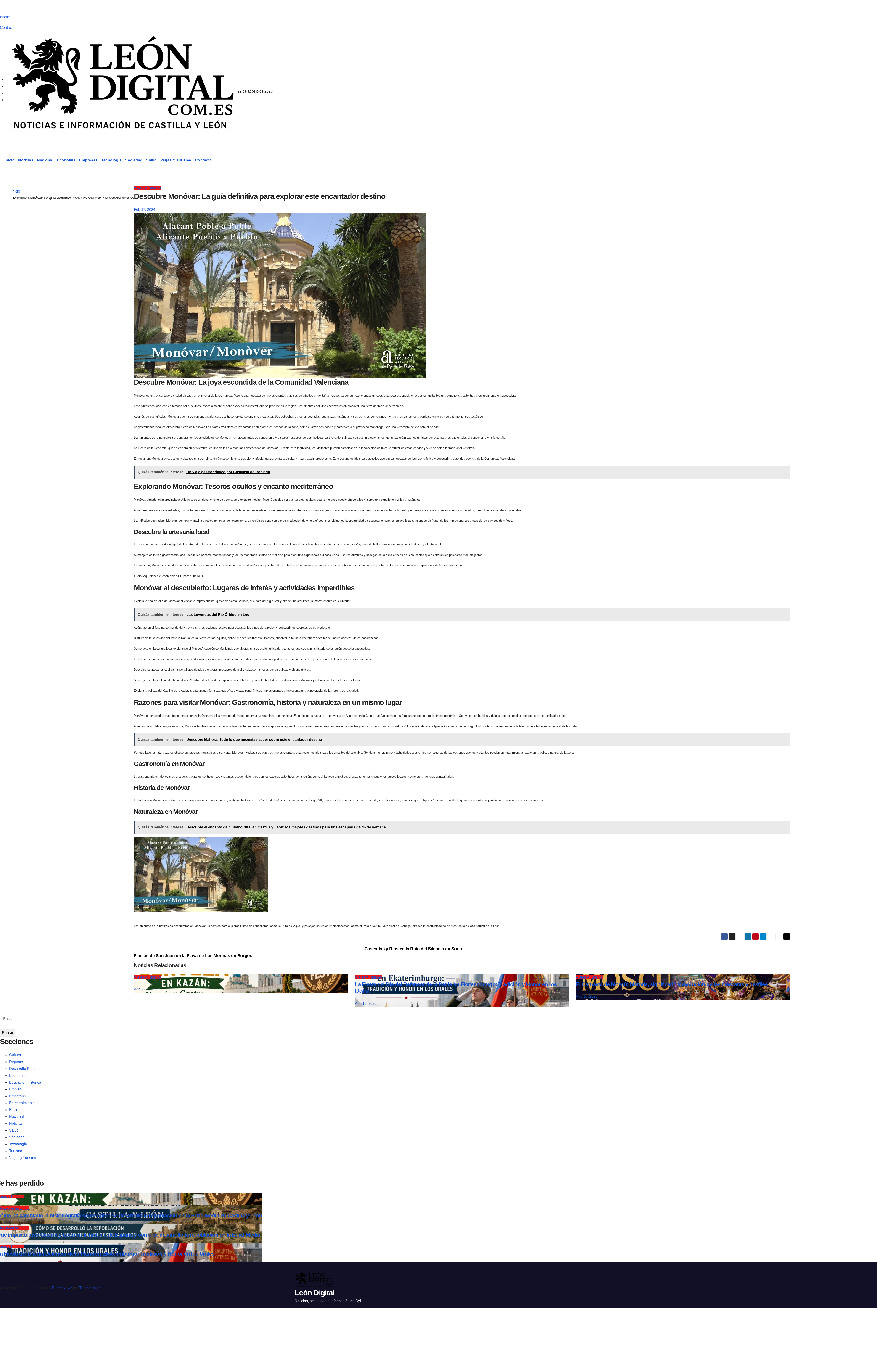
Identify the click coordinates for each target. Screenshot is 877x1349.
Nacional (45, 160)
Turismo (15, 1151)
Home (5, 17)
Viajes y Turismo (176, 160)
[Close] (8, 1320)
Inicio (10, 160)
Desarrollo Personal (25, 1069)
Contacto (7, 27)
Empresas (88, 160)
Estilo (13, 1110)
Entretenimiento (22, 1103)
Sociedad (134, 160)
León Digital (28, 138)
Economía (66, 160)
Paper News (62, 1288)
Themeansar (89, 1288)
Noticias (25, 160)
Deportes (16, 1062)
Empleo (15, 1089)
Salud (151, 160)
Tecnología (111, 160)
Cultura (15, 1055)
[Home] (1, 160)
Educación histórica (25, 1082)
